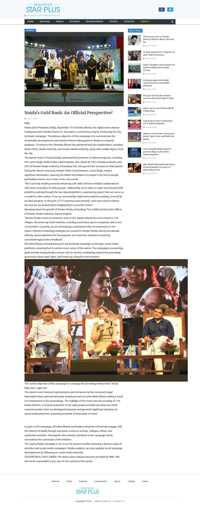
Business (83, 481)
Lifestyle (131, 481)
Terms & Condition (102, 501)
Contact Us (119, 501)
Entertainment (100, 481)
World (69, 481)
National (55, 481)
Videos (145, 481)
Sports (117, 481)
